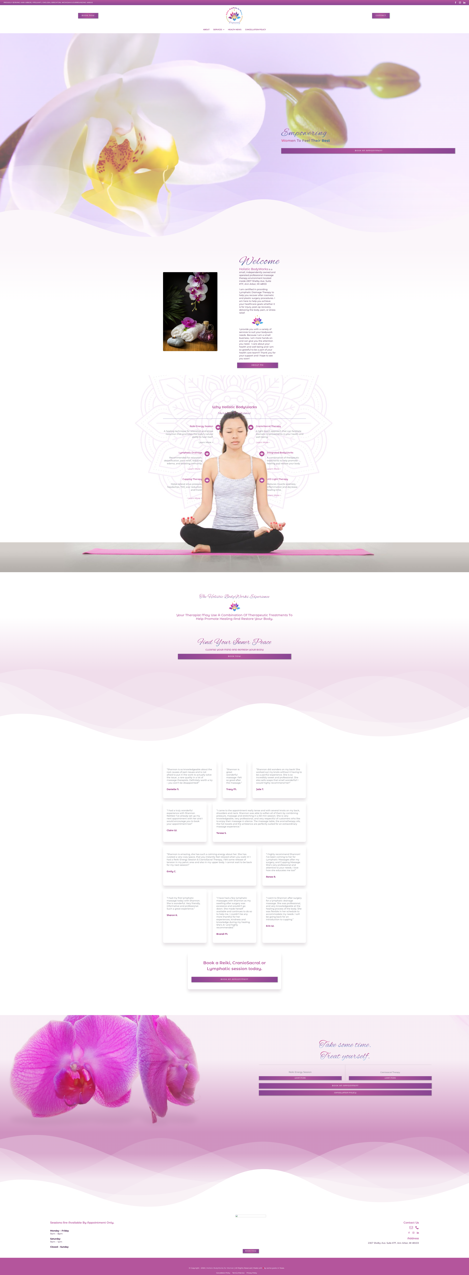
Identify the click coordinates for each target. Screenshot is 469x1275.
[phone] (417, 1227)
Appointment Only (100, 1222)
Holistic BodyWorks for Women (220, 1268)
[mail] (411, 1227)
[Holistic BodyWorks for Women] (234, 7)
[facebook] (456, 3)
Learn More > (195, 469)
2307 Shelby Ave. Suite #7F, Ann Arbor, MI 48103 (393, 1243)
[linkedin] (464, 3)
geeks (274, 1268)
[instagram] (460, 3)
